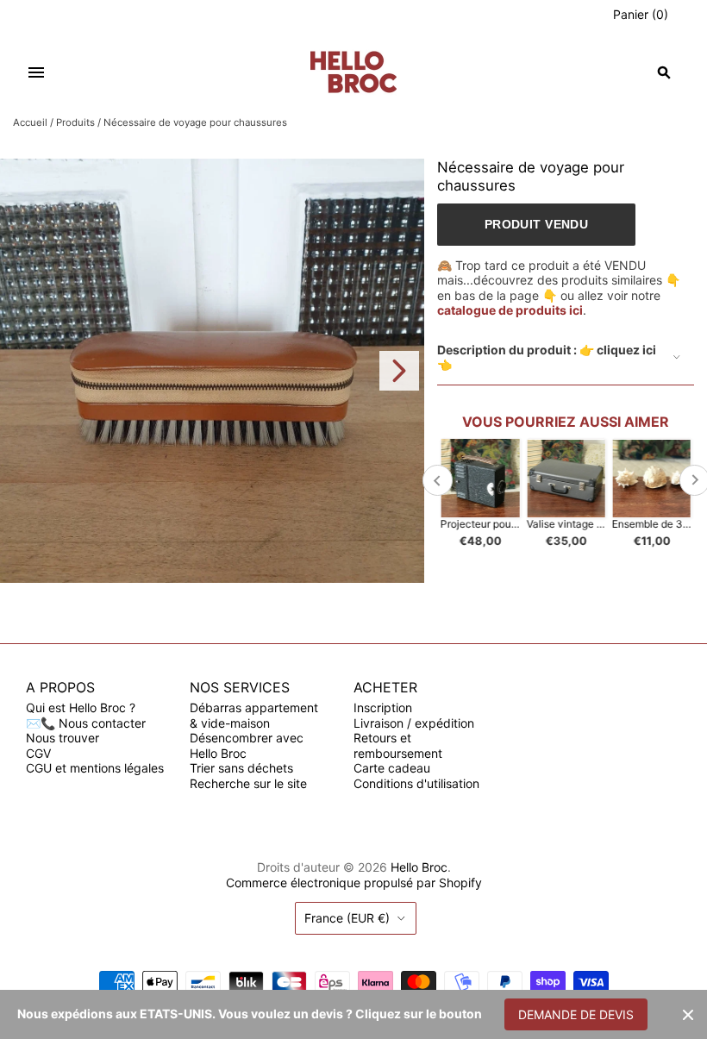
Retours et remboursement (398, 745)
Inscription (383, 707)
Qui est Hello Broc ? (80, 707)
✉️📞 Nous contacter (86, 723)
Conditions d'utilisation (416, 783)
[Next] (399, 371)
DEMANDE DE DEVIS (576, 1014)
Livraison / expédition (414, 723)
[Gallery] (212, 371)
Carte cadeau (392, 767)
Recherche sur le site (248, 783)
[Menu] (36, 72)
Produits (75, 122)
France (347, 918)
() (640, 14)
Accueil (30, 122)
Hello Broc (419, 867)
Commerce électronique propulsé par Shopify (354, 882)
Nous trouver (62, 737)
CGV (38, 753)
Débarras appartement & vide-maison (254, 715)
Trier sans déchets (241, 767)
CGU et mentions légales (95, 767)
